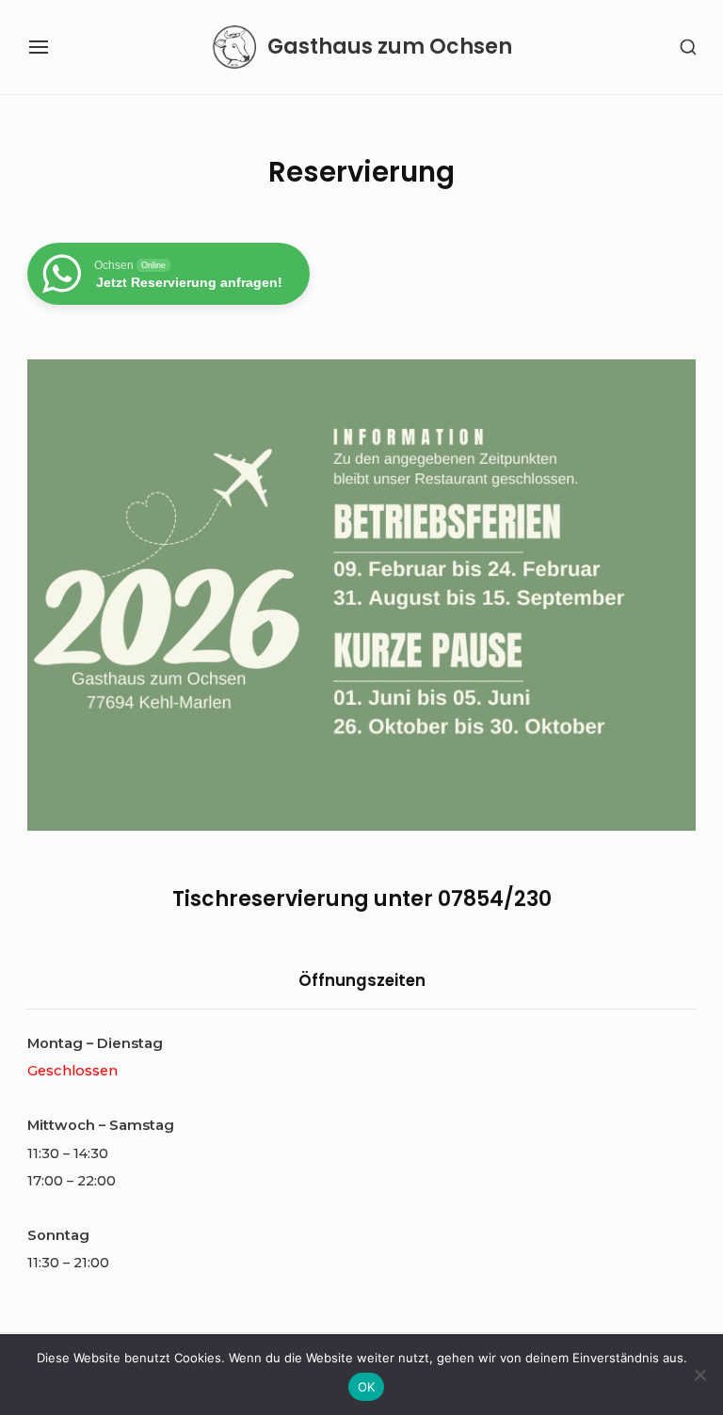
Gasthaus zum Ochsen (389, 47)
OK (367, 1386)
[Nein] (699, 1374)
